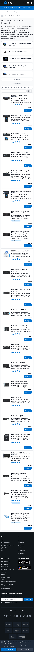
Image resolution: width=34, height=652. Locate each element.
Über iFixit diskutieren (7, 545)
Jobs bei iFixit (5, 548)
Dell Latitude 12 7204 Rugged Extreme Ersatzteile (20, 44)
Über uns (3, 540)
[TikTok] (4, 616)
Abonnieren (28, 599)
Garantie (3, 574)
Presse (19, 540)
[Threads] (27, 616)
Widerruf (3, 572)
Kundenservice (5, 542)
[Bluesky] (24, 616)
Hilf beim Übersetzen (16, 611)
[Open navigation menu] (2, 2)
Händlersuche (21, 550)
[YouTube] (17, 616)
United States (8, 649)
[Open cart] (28, 2)
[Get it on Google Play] (24, 568)
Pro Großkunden (22, 548)
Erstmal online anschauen (10, 602)
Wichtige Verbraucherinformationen (8, 580)
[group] (30, 91)
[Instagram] (14, 616)
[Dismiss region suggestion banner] (32, 641)
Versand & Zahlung (6, 577)
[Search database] (24, 2)
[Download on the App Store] (24, 562)
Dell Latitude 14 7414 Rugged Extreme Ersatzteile (20, 59)
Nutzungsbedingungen (7, 569)
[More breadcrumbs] (2, 16)
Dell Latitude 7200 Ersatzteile (17, 74)
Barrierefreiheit (5, 561)
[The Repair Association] (30, 616)
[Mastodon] (20, 616)
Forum (23, 12)
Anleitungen (15, 12)
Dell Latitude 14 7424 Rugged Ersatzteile (17, 66)
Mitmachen (21, 545)
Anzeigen (27, 110)
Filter (14, 91)
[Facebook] (7, 616)
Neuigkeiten (21, 542)
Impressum (4, 564)
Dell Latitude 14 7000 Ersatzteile (18, 52)
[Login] (31, 2)
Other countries (24, 649)
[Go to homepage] (9, 2)
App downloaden (23, 558)
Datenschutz (4, 567)
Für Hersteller (21, 553)
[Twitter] (11, 616)
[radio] (28, 91)
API (2, 550)
